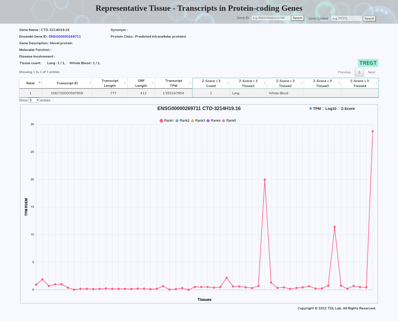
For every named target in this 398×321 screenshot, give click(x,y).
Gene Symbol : (319, 18)
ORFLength (141, 83)
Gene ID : (243, 18)
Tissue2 (285, 83)
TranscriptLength (110, 83)
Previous (344, 72)
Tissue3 (322, 83)
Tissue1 (248, 83)
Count (211, 83)
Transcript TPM (173, 83)
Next (371, 72)
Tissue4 (359, 83)
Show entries (34, 100)
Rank (30, 83)
